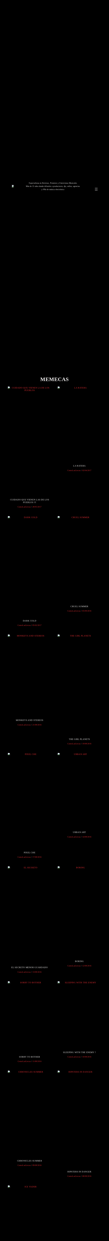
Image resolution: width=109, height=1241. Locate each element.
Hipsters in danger (79, 1172)
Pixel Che (29, 852)
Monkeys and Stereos (29, 720)
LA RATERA (79, 466)
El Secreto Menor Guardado (29, 967)
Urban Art (79, 832)
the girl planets (79, 739)
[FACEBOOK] (89, 184)
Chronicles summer (29, 1161)
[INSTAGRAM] (94, 184)
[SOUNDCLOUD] (99, 184)
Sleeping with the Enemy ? (79, 1052)
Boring (79, 961)
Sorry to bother (29, 1057)
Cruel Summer (79, 606)
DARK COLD (29, 621)
